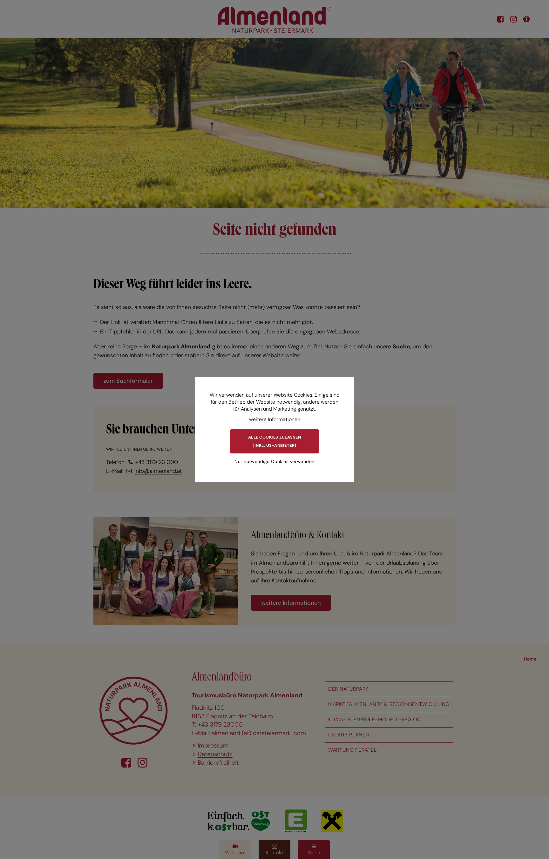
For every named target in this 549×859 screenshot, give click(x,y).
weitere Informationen (274, 419)
